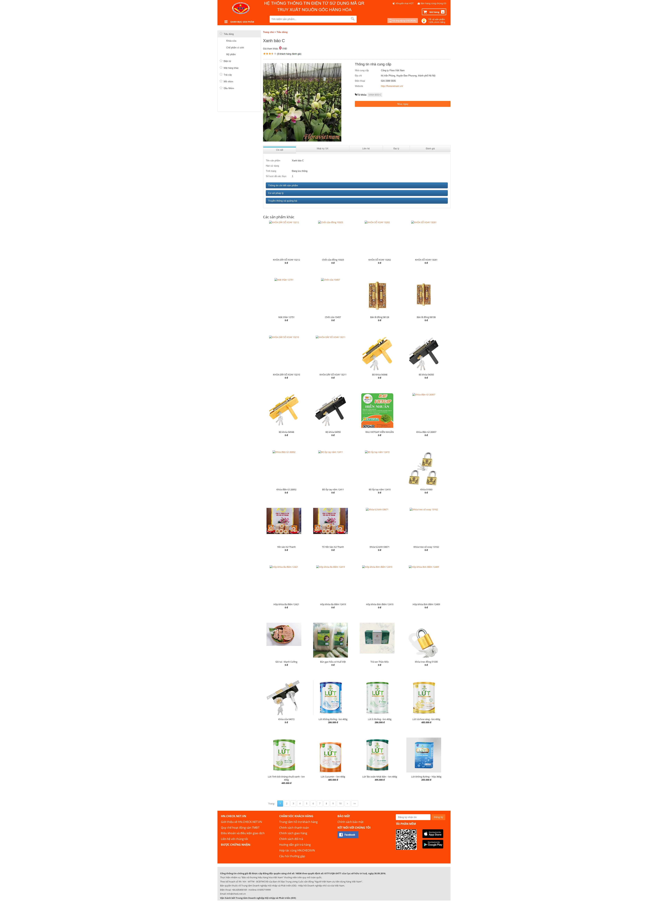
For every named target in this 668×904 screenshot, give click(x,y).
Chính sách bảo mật (350, 822)
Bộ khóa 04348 (379, 374)
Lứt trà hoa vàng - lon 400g (426, 719)
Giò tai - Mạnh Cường (286, 661)
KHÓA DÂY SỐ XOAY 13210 (286, 374)
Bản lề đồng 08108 (426, 317)
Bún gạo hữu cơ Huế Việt (333, 661)
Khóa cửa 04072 (286, 719)
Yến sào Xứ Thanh (286, 546)
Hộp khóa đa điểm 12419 (333, 604)
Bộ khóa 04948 (286, 432)
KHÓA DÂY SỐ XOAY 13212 (286, 259)
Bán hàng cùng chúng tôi (433, 3)
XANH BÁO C (374, 95)
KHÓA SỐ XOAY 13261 (426, 259)
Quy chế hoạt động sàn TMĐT (240, 828)
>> (354, 803)
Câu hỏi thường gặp (292, 856)
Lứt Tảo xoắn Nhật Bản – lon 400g (379, 776)
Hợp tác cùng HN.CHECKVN (297, 850)
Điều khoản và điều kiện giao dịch (243, 833)
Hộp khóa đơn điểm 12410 (379, 604)
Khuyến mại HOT (404, 3)
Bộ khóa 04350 (426, 374)
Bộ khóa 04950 (333, 432)
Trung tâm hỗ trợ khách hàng (298, 822)
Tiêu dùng (282, 32)
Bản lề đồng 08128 (379, 317)
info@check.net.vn (236, 893)
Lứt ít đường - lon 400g (379, 719)
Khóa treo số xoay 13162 (426, 546)
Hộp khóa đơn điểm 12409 (426, 604)
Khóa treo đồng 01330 (426, 661)
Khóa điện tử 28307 (426, 432)
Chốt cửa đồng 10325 (333, 259)
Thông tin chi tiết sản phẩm (283, 185)
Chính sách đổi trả (291, 839)
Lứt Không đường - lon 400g (333, 719)
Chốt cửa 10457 (333, 317)
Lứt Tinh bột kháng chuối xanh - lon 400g (286, 778)
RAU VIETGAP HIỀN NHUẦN (379, 432)
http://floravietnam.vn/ (392, 86)
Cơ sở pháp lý (276, 193)
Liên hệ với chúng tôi (234, 839)
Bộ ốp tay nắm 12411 (333, 489)
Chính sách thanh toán (294, 828)
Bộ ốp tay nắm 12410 (380, 489)
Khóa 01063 (426, 489)
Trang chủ (268, 32)
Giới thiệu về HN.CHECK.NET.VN (241, 822)
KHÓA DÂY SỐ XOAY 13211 (333, 374)
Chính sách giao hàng (293, 833)
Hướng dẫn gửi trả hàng (295, 845)
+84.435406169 (239, 889)
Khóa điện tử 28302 (286, 489)
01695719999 (264, 889)
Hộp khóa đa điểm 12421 (286, 604)
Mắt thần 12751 (286, 317)
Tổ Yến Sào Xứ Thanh (333, 546)
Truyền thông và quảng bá (282, 200)
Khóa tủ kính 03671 (379, 546)
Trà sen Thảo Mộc (380, 661)
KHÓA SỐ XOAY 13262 (379, 259)
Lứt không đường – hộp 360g (426, 776)
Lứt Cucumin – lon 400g (333, 776)
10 (340, 803)
